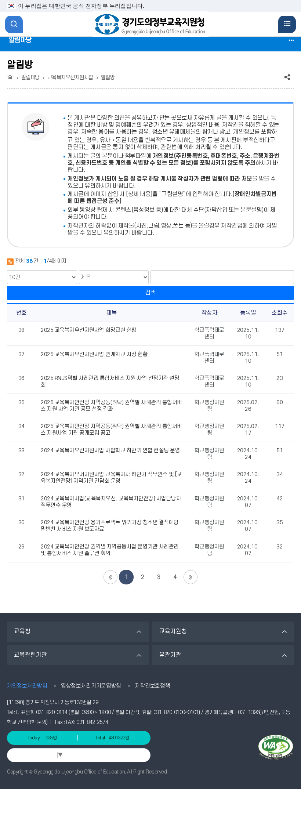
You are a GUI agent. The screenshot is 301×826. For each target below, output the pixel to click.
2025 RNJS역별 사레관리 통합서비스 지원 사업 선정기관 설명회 (110, 381)
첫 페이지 (110, 577)
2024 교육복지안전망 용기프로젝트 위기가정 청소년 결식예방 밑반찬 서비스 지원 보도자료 (110, 525)
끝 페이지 (190, 577)
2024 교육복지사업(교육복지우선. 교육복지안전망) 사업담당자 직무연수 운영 (111, 502)
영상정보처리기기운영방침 (91, 686)
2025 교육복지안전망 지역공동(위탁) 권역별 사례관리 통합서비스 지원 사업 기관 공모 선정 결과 (111, 405)
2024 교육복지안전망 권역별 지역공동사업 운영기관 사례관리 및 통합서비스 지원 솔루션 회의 (110, 550)
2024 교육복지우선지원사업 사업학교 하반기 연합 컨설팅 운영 (110, 451)
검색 (150, 292)
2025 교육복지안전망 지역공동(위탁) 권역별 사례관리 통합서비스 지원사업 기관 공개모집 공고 (111, 429)
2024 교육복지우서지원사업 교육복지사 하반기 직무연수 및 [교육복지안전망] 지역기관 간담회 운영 (111, 477)
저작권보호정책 (152, 686)
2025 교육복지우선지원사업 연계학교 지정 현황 (94, 354)
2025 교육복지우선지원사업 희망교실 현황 (89, 330)
